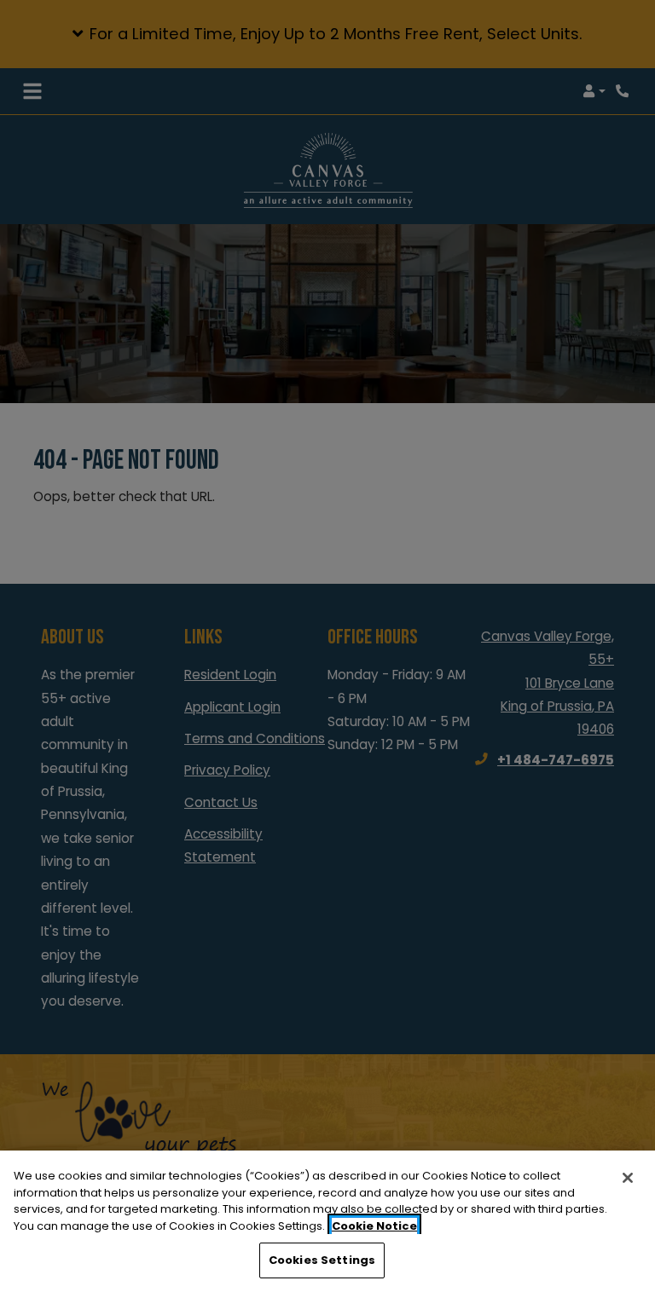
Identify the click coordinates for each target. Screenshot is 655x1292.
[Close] (627, 1178)
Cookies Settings (322, 1260)
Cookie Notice (374, 1226)
